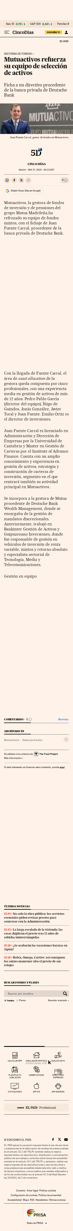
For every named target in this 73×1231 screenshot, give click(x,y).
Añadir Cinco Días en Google (26, 190)
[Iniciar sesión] (66, 32)
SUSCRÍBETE (53, 32)
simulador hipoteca (36, 1061)
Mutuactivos (11, 740)
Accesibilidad (15, 1200)
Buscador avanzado (57, 1000)
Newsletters (42, 1200)
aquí (62, 767)
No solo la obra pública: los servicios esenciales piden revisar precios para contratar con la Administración (34, 917)
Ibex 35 (10, 24)
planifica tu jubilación (15, 1076)
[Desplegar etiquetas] (66, 739)
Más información (12, 758)
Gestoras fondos (32, 740)
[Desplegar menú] (7, 32)
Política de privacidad (50, 1195)
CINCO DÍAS (37, 164)
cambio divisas (36, 1075)
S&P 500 (35, 24)
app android (58, 1092)
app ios (36, 1092)
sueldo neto (58, 1061)
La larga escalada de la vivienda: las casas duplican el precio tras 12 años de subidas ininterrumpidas (33, 933)
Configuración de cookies (24, 1195)
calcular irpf (15, 1061)
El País (64, 41)
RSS (32, 1200)
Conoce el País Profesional (36, 1107)
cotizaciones (15, 1092)
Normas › (63, 719)
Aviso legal (32, 1190)
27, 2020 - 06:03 (41, 169)
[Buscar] (65, 993)
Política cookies (47, 1190)
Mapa (26, 1200)
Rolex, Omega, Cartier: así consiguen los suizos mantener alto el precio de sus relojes (34, 961)
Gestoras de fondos (18, 53)
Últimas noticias (17, 906)
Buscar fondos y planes (21, 982)
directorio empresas (58, 1076)
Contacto (21, 1190)
